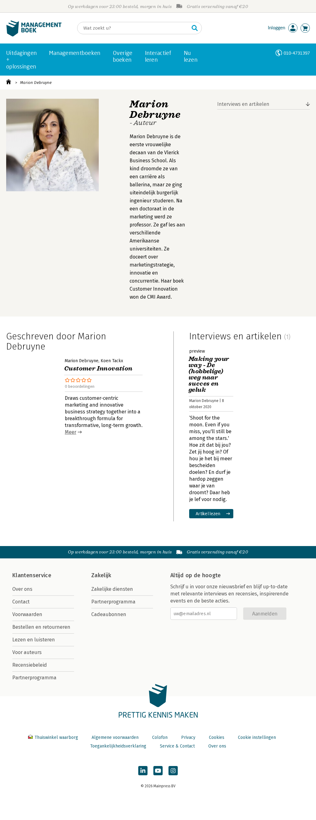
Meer (70, 432)
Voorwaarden (27, 614)
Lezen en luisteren (33, 640)
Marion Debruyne (36, 82)
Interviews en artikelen (243, 104)
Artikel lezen (208, 513)
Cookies (216, 737)
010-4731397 (297, 53)
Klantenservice (31, 575)
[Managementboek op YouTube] (158, 770)
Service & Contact (177, 746)
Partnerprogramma (34, 678)
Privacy (188, 737)
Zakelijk (101, 575)
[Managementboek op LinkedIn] (143, 770)
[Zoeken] (194, 28)
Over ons (22, 589)
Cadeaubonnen (108, 614)
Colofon (160, 737)
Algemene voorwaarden (115, 737)
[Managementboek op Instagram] (173, 770)
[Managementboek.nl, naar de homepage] (34, 35)
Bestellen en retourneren (41, 627)
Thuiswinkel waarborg (56, 737)
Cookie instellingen (257, 737)
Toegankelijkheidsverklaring (118, 746)
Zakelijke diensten (112, 589)
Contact (21, 602)
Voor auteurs (27, 652)
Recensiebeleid (29, 665)
